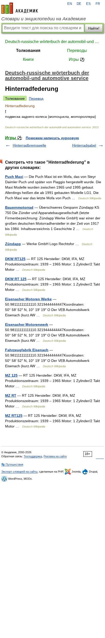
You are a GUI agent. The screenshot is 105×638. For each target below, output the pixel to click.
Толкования (28, 50)
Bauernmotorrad (19, 207)
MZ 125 (11, 375)
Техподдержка (33, 456)
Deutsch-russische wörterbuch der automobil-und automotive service (52, 41)
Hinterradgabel (84, 145)
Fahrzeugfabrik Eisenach (26, 350)
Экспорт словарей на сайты (19, 471)
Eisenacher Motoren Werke (28, 299)
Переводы (77, 50)
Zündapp (13, 244)
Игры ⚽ (77, 59)
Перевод (36, 98)
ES (88, 4)
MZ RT (10, 395)
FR (98, 4)
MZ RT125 (13, 416)
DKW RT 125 (16, 279)
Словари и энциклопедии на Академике (43, 18)
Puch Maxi (14, 177)
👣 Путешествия (12, 464)
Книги (28, 59)
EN (69, 4)
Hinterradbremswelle (29, 145)
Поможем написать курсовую (52, 138)
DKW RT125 (15, 259)
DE (79, 4)
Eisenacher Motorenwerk (26, 324)
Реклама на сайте (55, 456)
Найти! (93, 28)
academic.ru (19, 8)
